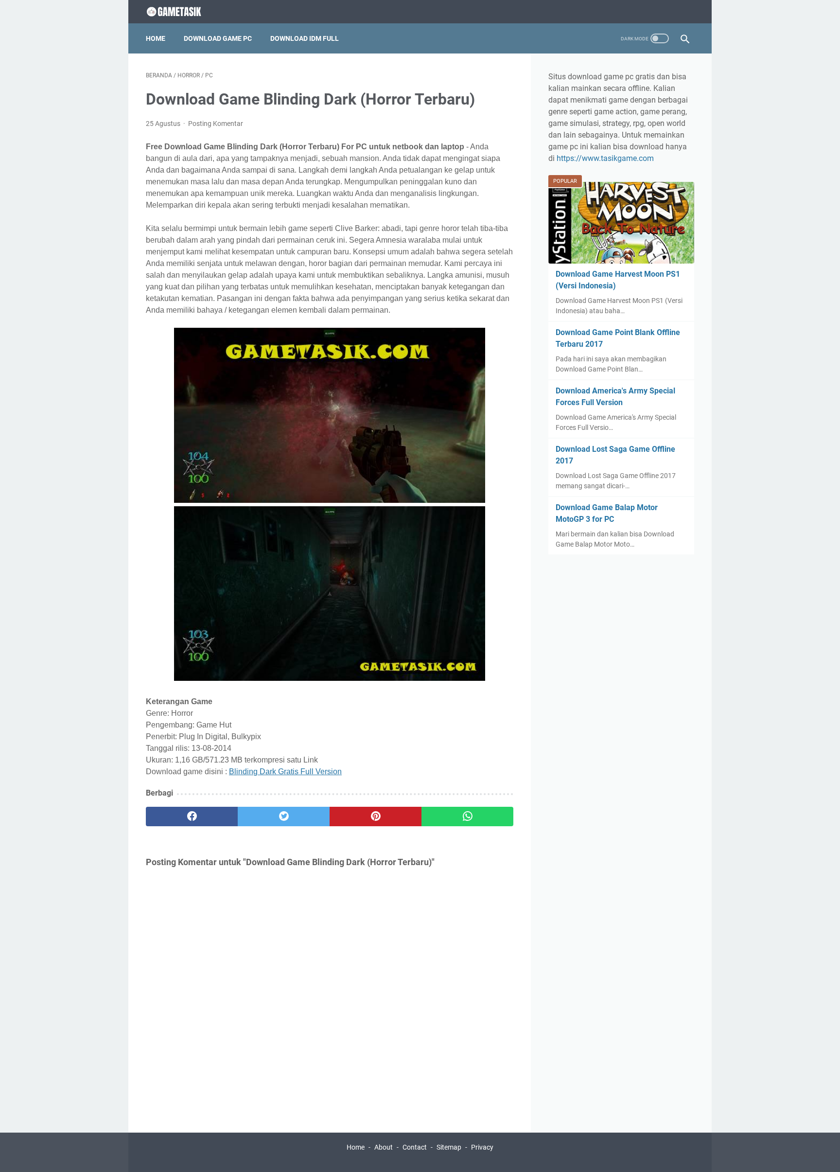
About (383, 1147)
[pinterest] (375, 816)
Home (155, 38)
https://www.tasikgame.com (605, 158)
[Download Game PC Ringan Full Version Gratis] (182, 11)
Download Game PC (218, 38)
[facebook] (192, 816)
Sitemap (449, 1147)
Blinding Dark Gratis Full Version (285, 771)
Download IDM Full (304, 38)
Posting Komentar (215, 123)
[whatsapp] (467, 816)
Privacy (482, 1147)
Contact (414, 1147)
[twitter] (284, 816)
